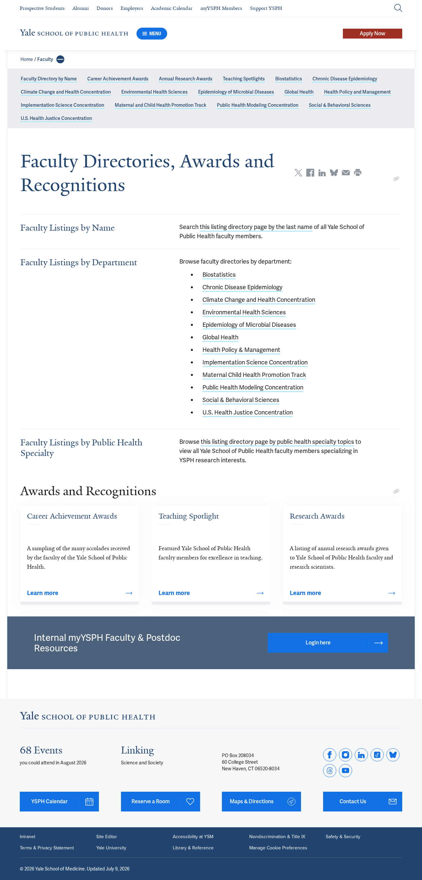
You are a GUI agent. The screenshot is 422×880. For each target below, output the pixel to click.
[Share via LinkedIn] (322, 173)
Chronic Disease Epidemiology (345, 79)
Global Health (299, 92)
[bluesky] (393, 754)
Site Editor (106, 837)
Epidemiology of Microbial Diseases (236, 92)
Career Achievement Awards (117, 79)
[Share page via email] (346, 173)
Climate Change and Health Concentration (66, 92)
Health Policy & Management (241, 350)
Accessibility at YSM (193, 837)
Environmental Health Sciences (154, 92)
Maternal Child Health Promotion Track (254, 375)
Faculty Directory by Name (49, 79)
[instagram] (345, 754)
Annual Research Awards (185, 79)
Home (26, 59)
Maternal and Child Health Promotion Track (160, 105)
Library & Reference (193, 848)
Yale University (111, 848)
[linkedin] (361, 754)
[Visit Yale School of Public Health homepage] (87, 717)
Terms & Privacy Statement (47, 848)
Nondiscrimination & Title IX (277, 837)
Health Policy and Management (357, 92)
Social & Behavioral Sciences (340, 105)
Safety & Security (343, 837)
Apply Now (372, 33)
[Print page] (358, 173)
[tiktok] (377, 754)
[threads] (329, 770)
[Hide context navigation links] (60, 59)
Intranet (27, 837)
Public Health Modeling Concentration (257, 105)
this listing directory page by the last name (256, 227)
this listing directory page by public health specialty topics (277, 441)
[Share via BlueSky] (334, 173)
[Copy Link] (396, 178)
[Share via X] (298, 173)
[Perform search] (398, 8)
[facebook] (329, 754)
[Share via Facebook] (310, 173)
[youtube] (345, 770)
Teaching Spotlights (244, 79)
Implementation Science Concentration (62, 105)
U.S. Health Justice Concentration (56, 118)
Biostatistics (288, 79)
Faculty (45, 59)
